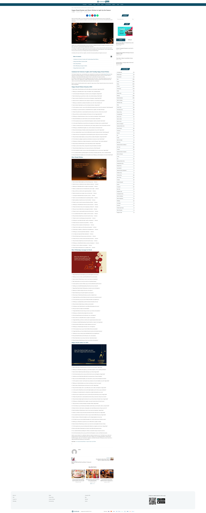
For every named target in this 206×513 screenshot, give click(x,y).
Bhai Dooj (125, 142)
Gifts (102, 4)
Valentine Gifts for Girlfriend (125, 144)
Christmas (125, 130)
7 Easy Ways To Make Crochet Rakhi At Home (124, 58)
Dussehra (125, 205)
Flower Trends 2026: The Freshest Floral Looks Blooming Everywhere (124, 43)
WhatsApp (14, 501)
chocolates (125, 203)
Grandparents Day (125, 193)
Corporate (125, 186)
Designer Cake (125, 212)
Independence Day (125, 163)
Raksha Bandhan (125, 97)
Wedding (125, 200)
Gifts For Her (125, 116)
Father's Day (125, 107)
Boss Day (125, 189)
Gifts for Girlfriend (125, 196)
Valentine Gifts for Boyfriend (125, 170)
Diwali (125, 90)
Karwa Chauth (125, 128)
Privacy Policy (51, 497)
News (125, 104)
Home (72, 7)
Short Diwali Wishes (77, 63)
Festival (125, 149)
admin (74, 11)
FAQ (13, 497)
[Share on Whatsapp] (97, 15)
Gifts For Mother (125, 100)
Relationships (108, 4)
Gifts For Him (125, 121)
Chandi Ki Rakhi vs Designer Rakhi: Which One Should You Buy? (124, 63)
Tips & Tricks (125, 177)
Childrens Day (125, 172)
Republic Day (125, 165)
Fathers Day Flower (125, 207)
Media (50, 495)
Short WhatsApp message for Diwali (80, 65)
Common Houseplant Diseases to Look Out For (124, 48)
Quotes (122, 4)
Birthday (125, 95)
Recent (120, 39)
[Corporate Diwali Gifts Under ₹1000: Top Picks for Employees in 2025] (106, 473)
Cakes (94, 4)
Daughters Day (125, 191)
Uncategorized (125, 72)
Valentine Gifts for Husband (125, 151)
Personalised (125, 76)
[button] (73, 477)
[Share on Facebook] (87, 15)
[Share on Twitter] (90, 15)
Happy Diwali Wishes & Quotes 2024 (80, 61)
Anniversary (125, 88)
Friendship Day (125, 114)
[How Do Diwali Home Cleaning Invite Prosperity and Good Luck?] (78, 473)
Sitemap (86, 499)
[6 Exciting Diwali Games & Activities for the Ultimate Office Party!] (92, 473)
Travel (125, 156)
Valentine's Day (125, 102)
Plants (98, 4)
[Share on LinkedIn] (95, 15)
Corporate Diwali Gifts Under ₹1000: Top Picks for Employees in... (106, 480)
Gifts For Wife (125, 118)
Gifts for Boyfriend (125, 198)
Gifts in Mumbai (125, 210)
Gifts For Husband (125, 123)
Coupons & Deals (52, 499)
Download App (51, 501)
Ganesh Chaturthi (125, 182)
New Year (125, 147)
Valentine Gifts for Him (125, 161)
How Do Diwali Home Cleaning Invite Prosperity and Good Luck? (78, 480)
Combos (125, 179)
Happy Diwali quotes (107, 74)
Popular (130, 39)
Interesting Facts (125, 109)
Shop (118, 4)
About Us (14, 495)
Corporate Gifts (87, 495)
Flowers (90, 4)
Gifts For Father (125, 140)
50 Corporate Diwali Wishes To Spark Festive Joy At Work (86, 441)
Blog (85, 497)
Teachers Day (125, 175)
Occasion (84, 4)
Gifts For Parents (125, 154)
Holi (125, 158)
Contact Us (15, 499)
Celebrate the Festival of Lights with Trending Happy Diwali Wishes (86, 59)
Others (113, 4)
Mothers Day (125, 93)
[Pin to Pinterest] (92, 15)
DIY (125, 135)
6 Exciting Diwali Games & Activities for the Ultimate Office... (92, 480)
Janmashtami (125, 168)
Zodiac (125, 137)
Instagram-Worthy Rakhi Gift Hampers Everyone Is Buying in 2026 (125, 53)
